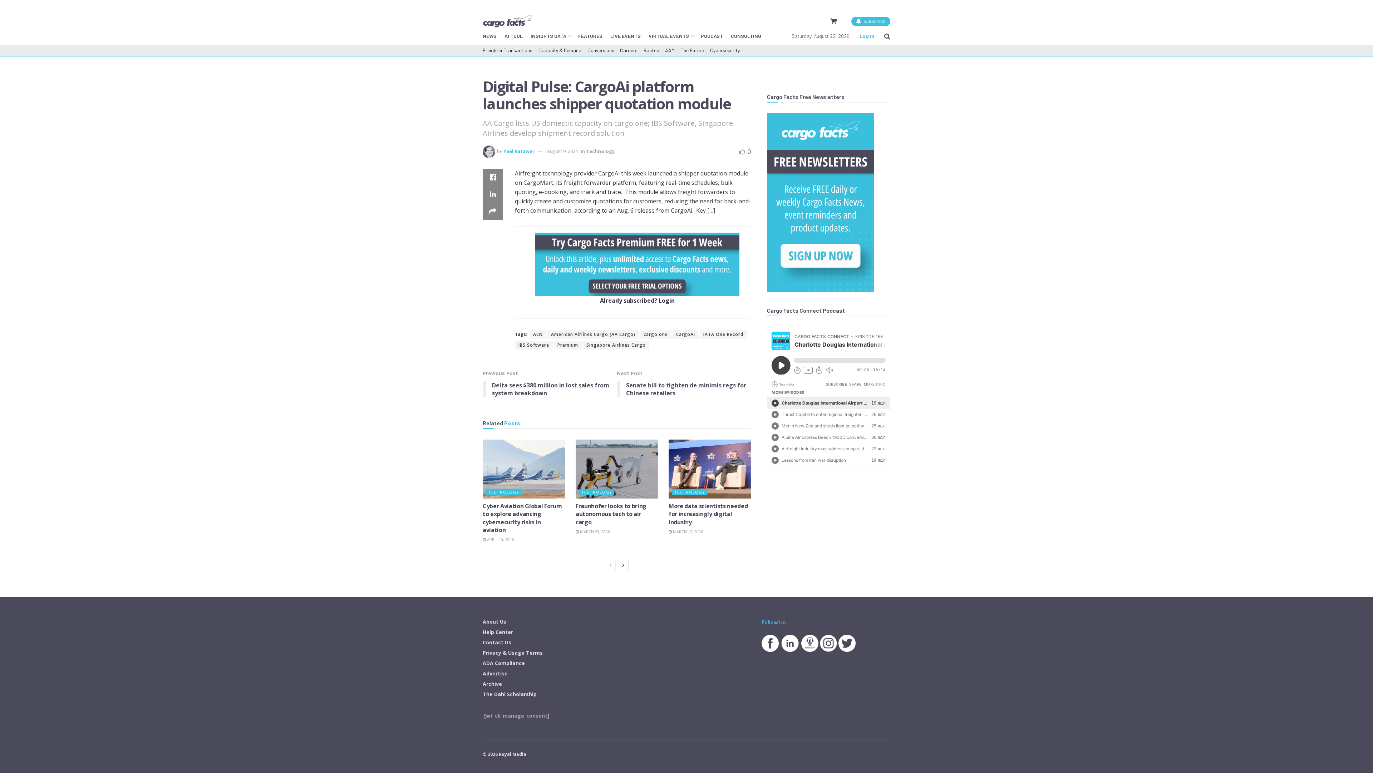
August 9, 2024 (562, 151)
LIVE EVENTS (625, 36)
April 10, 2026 (500, 539)
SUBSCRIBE (873, 21)
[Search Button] (887, 36)
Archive (492, 683)
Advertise (495, 673)
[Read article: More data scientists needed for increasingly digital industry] (710, 469)
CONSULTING (746, 36)
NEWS (490, 36)
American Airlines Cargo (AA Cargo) (593, 334)
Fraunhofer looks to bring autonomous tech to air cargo (611, 514)
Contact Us (497, 642)
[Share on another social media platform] (493, 211)
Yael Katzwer (519, 151)
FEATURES (590, 36)
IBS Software (533, 345)
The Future (692, 50)
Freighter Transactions (507, 50)
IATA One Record (723, 334)
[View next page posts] (623, 565)
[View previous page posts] (610, 565)
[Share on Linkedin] (493, 194)
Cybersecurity (725, 50)
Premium (567, 345)
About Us (494, 621)
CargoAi (685, 334)
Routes (651, 50)
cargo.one (656, 334)
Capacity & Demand (559, 50)
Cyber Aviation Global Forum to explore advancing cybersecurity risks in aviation (522, 518)
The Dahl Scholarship (510, 694)
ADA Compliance (504, 663)
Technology (600, 151)
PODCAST (712, 36)
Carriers (629, 50)
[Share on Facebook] (493, 177)
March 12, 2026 (687, 531)
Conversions (600, 50)
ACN (538, 334)
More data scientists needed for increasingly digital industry (708, 514)
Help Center (498, 632)
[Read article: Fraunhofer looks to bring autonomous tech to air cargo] (617, 469)
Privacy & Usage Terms (513, 652)
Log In (867, 36)
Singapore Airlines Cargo (616, 345)
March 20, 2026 (594, 531)
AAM (670, 50)
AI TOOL (514, 36)
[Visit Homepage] (507, 21)
